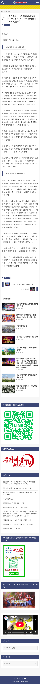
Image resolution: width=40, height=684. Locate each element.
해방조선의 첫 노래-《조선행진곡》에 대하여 (18, 524)
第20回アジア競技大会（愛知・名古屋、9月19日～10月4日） (19, 493)
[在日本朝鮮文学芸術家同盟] (20, 2)
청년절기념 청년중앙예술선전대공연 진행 (17, 488)
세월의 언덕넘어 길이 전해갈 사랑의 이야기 (17, 520)
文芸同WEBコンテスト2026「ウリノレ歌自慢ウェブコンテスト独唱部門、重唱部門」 (19, 483)
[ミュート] (31, 632)
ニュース (6, 25)
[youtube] (25, 679)
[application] (20, 624)
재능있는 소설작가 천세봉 (11, 528)
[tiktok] (23, 679)
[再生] (5, 632)
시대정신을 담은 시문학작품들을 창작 (15, 507)
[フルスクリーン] (35, 632)
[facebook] (15, 679)
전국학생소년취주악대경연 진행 (14, 503)
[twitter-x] (17, 679)
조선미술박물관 (8, 499)
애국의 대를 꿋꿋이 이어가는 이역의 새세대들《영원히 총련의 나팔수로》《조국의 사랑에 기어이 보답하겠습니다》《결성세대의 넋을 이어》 (20, 514)
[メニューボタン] (37, 2)
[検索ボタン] (2, 2)
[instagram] (20, 679)
